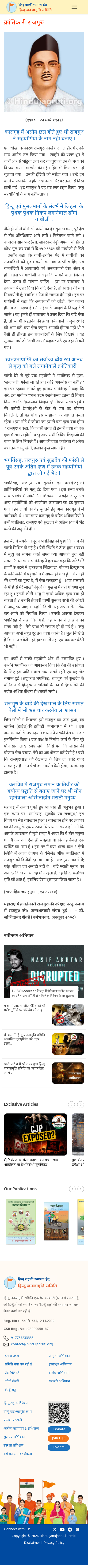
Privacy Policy (54, 1543)
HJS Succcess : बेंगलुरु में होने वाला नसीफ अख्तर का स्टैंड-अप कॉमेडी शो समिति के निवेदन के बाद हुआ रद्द (43, 993)
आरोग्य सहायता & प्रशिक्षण (21, 1429)
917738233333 (22, 1338)
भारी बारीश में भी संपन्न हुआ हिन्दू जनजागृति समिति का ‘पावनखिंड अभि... (24, 1068)
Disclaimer (32, 1543)
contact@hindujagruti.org (32, 1344)
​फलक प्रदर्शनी (13, 1420)
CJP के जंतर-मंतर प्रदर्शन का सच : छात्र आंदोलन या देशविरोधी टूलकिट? (31, 1163)
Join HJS (58, 1438)
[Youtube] (62, 1529)
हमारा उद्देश (12, 1356)
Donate (59, 1429)
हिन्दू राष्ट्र (10, 1390)
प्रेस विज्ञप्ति (12, 1373)
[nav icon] (74, 7)
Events (59, 1447)
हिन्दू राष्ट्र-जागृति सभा (18, 1412)
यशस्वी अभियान (59, 1382)
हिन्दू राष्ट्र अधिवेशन (16, 1403)
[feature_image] (44, 971)
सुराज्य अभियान (14, 1437)
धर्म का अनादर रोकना (18, 1454)
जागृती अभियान (59, 1356)
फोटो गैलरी (12, 1382)
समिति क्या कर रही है (18, 1365)
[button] (80, 1104)
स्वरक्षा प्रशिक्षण (13, 1446)
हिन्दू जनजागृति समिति (35, 10)
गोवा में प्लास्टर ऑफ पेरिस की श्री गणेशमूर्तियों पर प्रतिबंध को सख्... (24, 1008)
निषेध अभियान (59, 1373)
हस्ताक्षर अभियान (60, 1365)
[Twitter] (55, 1530)
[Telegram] (69, 1529)
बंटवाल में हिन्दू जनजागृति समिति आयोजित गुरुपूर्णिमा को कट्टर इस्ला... (24, 1039)
